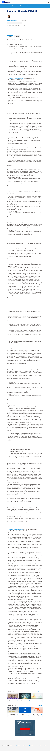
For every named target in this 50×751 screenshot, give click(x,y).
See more (40, 691)
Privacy (31, 745)
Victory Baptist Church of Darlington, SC (15, 715)
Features (18, 745)
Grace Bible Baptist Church (37, 715)
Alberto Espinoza (15, 15)
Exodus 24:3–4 (10, 23)
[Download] (17, 701)
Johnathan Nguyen (23, 715)
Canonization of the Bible (26, 714)
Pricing (24, 745)
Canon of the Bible (18, 23)
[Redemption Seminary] (25, 728)
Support (46, 745)
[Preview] (17, 715)
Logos (10, 745)
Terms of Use (38, 745)
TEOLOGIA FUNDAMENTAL (12, 20)
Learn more (35, 6)
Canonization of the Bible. (14, 714)
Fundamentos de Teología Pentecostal (15, 78)
